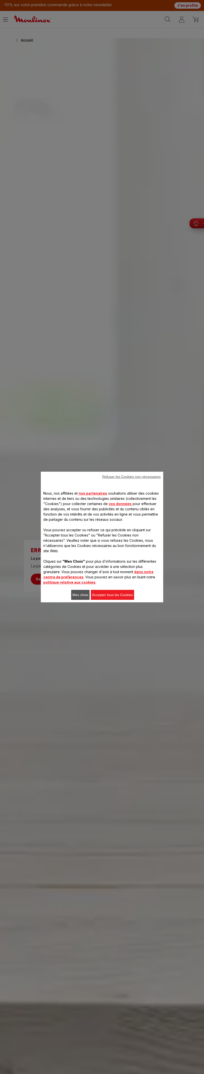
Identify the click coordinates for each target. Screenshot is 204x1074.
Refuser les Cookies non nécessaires (131, 477)
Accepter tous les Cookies (112, 595)
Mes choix (80, 595)
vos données (120, 504)
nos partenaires (93, 493)
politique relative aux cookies (69, 582)
